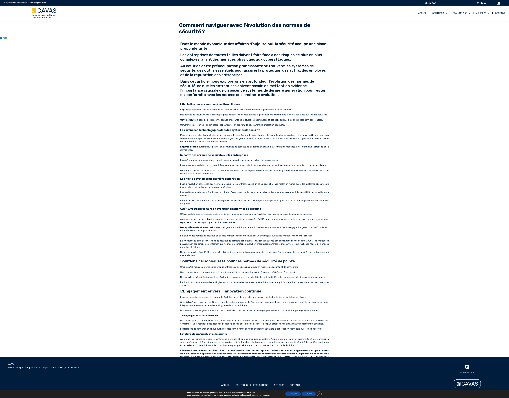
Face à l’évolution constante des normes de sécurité (207, 184)
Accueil (422, 13)
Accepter (293, 394)
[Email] (6, 38)
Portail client (430, 3)
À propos (481, 13)
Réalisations (460, 13)
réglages (265, 395)
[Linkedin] (1, 38)
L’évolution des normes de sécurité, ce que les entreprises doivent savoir (216, 235)
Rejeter (309, 394)
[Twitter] (4, 38)
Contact (500, 13)
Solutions (438, 13)
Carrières (481, 3)
